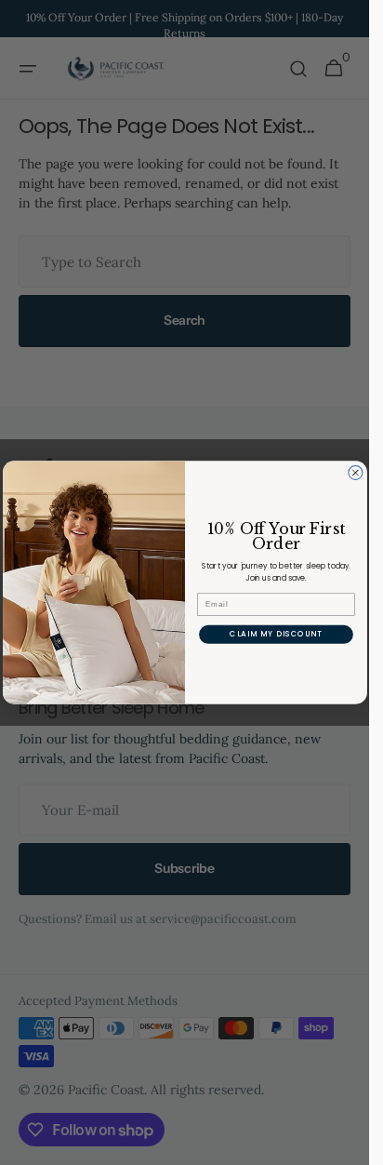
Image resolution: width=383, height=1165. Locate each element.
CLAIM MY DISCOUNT (276, 634)
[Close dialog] (355, 472)
